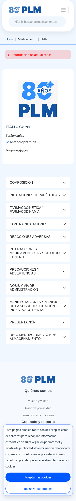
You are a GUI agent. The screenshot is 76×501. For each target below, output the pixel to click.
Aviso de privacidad (38, 408)
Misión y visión (38, 400)
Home (10, 39)
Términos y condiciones (38, 415)
